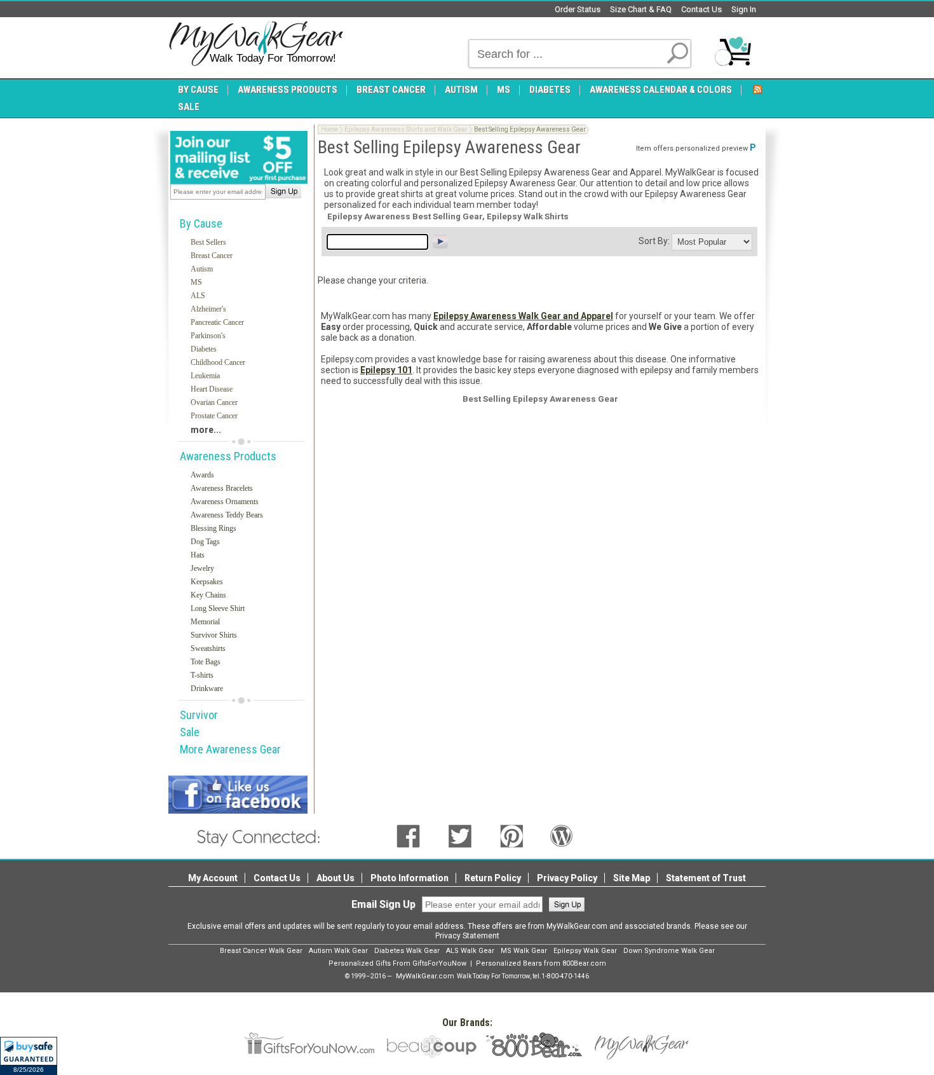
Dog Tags (205, 541)
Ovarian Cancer (214, 402)
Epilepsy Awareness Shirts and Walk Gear (406, 129)
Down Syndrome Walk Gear (669, 951)
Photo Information (409, 878)
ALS (198, 295)
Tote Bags (205, 661)
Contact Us (701, 9)
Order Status (577, 9)
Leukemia (205, 375)
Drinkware (207, 688)
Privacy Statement (467, 935)
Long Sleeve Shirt (218, 608)
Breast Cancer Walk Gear (261, 951)
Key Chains (208, 595)
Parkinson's (208, 335)
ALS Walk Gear (470, 951)
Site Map (631, 878)
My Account (213, 878)
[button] (28, 1056)
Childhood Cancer (218, 362)
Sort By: (654, 241)
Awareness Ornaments (225, 501)
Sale (190, 732)
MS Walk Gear (524, 951)
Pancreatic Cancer (217, 322)
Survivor (199, 715)
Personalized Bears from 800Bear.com (541, 963)
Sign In (743, 9)
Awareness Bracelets (222, 488)
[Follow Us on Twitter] (460, 835)
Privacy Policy (567, 878)
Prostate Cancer (214, 415)
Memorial (205, 621)
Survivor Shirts (214, 635)
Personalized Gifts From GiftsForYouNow (397, 963)
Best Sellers (208, 242)
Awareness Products (228, 456)
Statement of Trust (706, 878)
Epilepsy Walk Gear (585, 951)
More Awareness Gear (230, 749)
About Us (335, 878)
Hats (198, 555)
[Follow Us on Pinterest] (511, 835)
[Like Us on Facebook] (408, 835)
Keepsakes (207, 581)
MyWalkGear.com (425, 976)
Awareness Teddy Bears (227, 514)
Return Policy (492, 878)
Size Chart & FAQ (641, 9)
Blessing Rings (213, 528)
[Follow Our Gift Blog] (561, 835)
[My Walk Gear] (255, 44)
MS (196, 282)
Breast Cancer (212, 255)
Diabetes (204, 349)
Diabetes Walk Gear (407, 951)
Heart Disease (212, 389)
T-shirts (202, 675)
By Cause (201, 223)
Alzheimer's (208, 309)
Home (329, 129)
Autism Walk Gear (338, 951)
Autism (202, 268)
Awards (202, 474)
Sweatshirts (208, 648)
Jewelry (202, 568)
